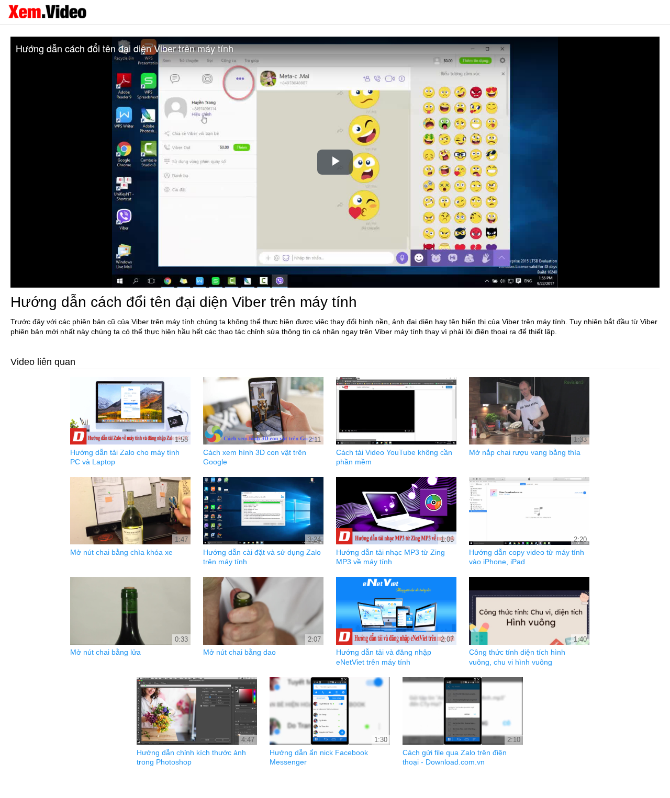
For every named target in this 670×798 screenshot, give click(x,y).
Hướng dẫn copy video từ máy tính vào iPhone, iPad (526, 557)
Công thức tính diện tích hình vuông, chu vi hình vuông (517, 657)
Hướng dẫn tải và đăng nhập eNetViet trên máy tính (383, 657)
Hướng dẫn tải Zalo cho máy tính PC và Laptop (125, 457)
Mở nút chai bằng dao (239, 652)
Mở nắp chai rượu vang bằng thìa (524, 452)
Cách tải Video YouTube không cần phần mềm (394, 457)
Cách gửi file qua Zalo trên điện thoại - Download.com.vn (455, 757)
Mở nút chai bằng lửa (105, 652)
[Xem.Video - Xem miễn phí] (47, 11)
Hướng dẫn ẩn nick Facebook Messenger (319, 757)
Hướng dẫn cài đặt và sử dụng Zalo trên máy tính (262, 557)
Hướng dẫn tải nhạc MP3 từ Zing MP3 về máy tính (390, 557)
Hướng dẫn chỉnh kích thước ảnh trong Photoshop (191, 757)
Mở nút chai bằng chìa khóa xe (121, 552)
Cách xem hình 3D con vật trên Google (254, 457)
